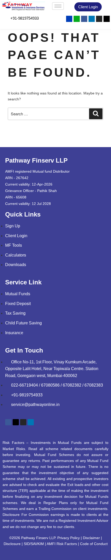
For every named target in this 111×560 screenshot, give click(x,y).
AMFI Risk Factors (62, 544)
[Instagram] (99, 19)
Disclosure (12, 544)
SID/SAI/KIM (34, 544)
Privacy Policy (68, 538)
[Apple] (77, 19)
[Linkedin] (92, 19)
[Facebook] (84, 19)
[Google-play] (69, 19)
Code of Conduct (94, 544)
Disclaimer (91, 538)
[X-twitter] (107, 19)
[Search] (95, 113)
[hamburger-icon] (58, 6)
